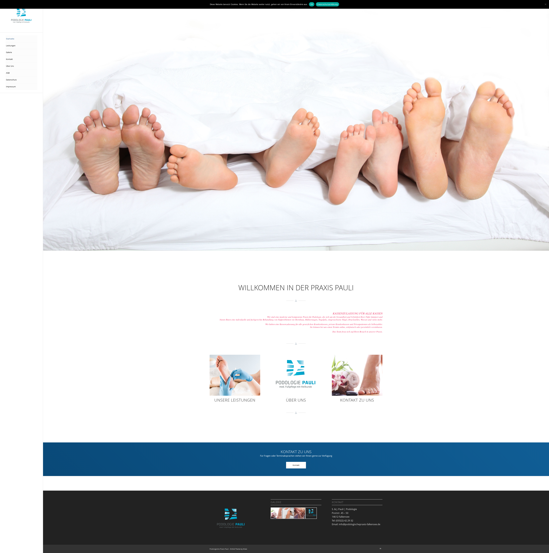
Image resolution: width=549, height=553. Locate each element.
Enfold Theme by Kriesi (238, 506)
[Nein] (545, 4)
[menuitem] (21, 38)
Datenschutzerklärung (327, 4)
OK (311, 4)
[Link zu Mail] (380, 506)
